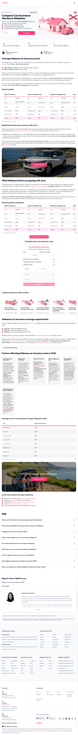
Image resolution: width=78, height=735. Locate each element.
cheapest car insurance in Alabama (38, 186)
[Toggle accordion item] (74, 347)
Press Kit (38, 694)
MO (3, 639)
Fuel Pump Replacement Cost (65, 666)
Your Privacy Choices (39, 699)
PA (28, 639)
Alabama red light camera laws (28, 498)
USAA (12, 670)
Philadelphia (68, 637)
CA (7, 637)
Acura (41, 661)
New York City (68, 634)
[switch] (53, 259)
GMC (22, 670)
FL (14, 637)
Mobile (4, 431)
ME (32, 637)
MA (28, 637)
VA (4, 642)
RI (29, 639)
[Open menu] (74, 3)
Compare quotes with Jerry (39, 237)
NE (12, 639)
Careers (59, 694)
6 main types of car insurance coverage (23, 502)
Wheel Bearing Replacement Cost (66, 673)
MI (33, 637)
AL (2, 637)
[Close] (76, 726)
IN (21, 637)
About (48, 692)
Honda (22, 673)
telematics (21, 375)
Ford (22, 668)
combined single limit (40, 335)
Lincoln (31, 666)
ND (10, 639)
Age (24, 252)
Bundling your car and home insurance (23, 130)
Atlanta (42, 634)
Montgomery (6, 435)
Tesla (31, 670)
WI (9, 642)
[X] (63, 719)
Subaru (50, 663)
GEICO (17, 107)
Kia (40, 668)
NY (21, 639)
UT (2, 642)
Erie (3, 666)
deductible (6, 408)
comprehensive (15, 341)
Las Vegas (55, 642)
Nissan (31, 668)
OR (27, 639)
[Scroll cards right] (74, 106)
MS (4, 639)
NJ (15, 639)
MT (6, 639)
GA (16, 637)
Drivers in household (45, 252)
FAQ (37, 692)
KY (24, 637)
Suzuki (50, 666)
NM (17, 639)
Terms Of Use (70, 692)
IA (17, 637)
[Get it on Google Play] (51, 718)
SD (33, 639)
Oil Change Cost (62, 668)
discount (7, 144)
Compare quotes (39, 164)
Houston (54, 637)
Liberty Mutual (5, 670)
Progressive (14, 661)
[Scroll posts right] (74, 306)
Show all (67, 647)
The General (14, 668)
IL (20, 637)
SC (31, 639)
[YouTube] (69, 719)
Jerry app (13, 697)
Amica (3, 663)
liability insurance (30, 323)
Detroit (54, 634)
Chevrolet (23, 666)
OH (23, 639)
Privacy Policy (49, 694)
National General (6, 673)
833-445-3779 (10, 695)
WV (12, 642)
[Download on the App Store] (40, 718)
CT (11, 637)
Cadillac (23, 663)
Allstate (4, 661)
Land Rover (33, 661)
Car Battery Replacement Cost (66, 663)
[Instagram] (60, 719)
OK (25, 639)
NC (8, 639)
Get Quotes (26, 33)
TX (36, 639)
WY (14, 642)
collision (23, 341)
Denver (42, 647)
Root (12, 663)
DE (13, 637)
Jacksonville (55, 639)
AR (4, 637)
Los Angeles (55, 644)
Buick (22, 661)
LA (26, 637)
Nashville (54, 647)
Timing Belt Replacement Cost (65, 670)
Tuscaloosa (6, 443)
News (58, 692)
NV (19, 639)
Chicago (42, 642)
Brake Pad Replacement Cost (65, 661)
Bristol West (41, 107)
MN (35, 637)
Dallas (41, 644)
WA (8, 642)
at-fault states (13, 500)
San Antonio (68, 639)
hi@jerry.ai (8, 717)
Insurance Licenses (69, 695)
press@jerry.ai (12, 719)
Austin (41, 637)
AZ (5, 637)
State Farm (14, 666)
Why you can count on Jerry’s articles (13, 582)
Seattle (66, 644)
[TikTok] (72, 719)
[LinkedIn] (66, 719)
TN (35, 639)
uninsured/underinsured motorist (44, 342)
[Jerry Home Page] (5, 3)
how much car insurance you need (18, 503)
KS (23, 637)
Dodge (41, 666)
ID (19, 637)
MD (30, 637)
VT (6, 642)
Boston (42, 639)
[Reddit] (75, 719)
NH (14, 639)
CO (9, 637)
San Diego (67, 642)
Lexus (31, 663)
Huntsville (5, 439)
